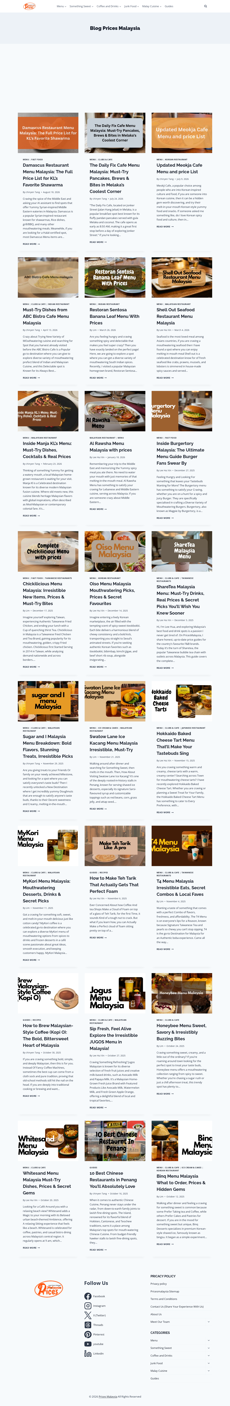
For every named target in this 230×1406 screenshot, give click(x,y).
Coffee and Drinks (161, 1355)
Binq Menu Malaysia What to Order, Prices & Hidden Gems (181, 1183)
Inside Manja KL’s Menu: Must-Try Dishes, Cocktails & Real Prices (47, 450)
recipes (104, 872)
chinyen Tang (33, 192)
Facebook (99, 1296)
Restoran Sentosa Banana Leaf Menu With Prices (114, 316)
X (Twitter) (99, 1315)
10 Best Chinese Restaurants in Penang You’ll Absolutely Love (113, 1180)
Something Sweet (161, 1348)
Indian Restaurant (58, 304)
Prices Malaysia (108, 1396)
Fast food (37, 159)
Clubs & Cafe (105, 159)
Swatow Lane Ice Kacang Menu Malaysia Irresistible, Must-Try (114, 743)
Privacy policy (159, 1283)
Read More (31, 243)
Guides (169, 6)
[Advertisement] (115, 78)
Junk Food (157, 1363)
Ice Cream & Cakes (108, 728)
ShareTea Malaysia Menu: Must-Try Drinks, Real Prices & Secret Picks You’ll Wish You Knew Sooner (180, 600)
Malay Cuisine (159, 1371)
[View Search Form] (205, 6)
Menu (26, 159)
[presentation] (48, 133)
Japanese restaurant (193, 728)
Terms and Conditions (164, 1299)
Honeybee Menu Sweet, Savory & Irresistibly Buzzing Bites (182, 1032)
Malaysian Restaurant (178, 304)
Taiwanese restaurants (58, 578)
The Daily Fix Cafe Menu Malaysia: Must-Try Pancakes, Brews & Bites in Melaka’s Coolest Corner (115, 178)
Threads (98, 1325)
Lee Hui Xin (165, 329)
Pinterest (98, 1334)
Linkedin (98, 1353)
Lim (95, 329)
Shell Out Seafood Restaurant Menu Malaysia (176, 316)
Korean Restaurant (176, 159)
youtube (98, 1344)
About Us (156, 1314)
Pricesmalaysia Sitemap (165, 1291)
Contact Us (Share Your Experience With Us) (177, 1306)
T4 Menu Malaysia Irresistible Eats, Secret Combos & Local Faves (181, 888)
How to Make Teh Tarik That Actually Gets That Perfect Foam (114, 885)
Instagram (99, 1306)
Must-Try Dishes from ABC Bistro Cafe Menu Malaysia (46, 316)
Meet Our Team (160, 1322)
